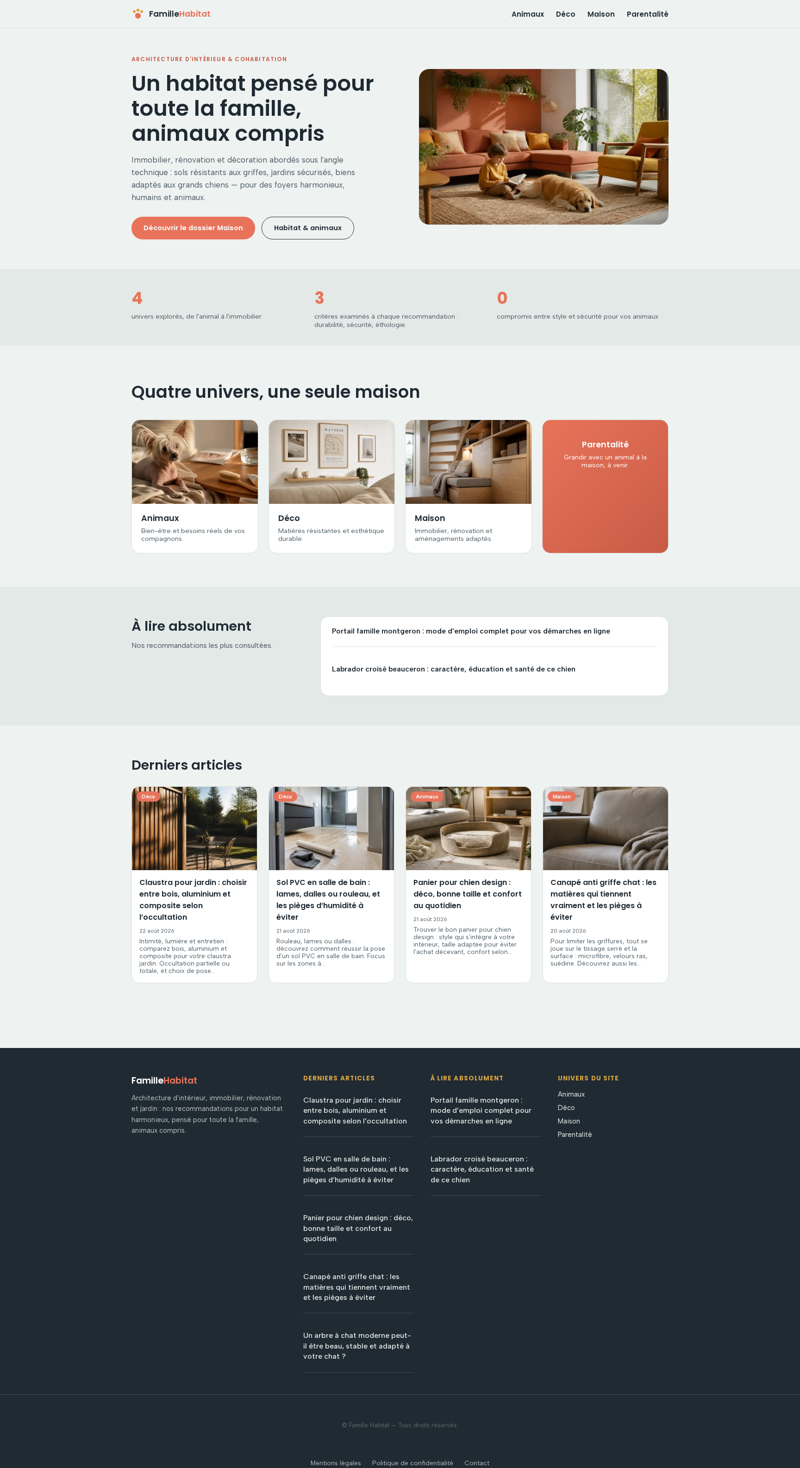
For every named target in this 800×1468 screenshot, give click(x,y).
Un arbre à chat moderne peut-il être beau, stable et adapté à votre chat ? (357, 1346)
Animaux (528, 14)
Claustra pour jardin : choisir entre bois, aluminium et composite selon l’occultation (355, 1110)
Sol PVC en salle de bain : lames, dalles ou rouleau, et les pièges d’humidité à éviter (356, 1169)
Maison (601, 14)
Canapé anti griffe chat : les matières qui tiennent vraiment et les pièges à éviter (356, 1287)
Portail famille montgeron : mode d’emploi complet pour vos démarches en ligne (471, 631)
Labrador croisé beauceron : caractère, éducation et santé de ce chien (453, 669)
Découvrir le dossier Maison (193, 227)
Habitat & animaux (308, 227)
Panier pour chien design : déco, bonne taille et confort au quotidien (358, 1228)
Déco (565, 14)
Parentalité (648, 14)
